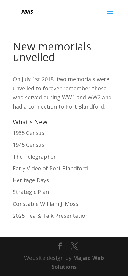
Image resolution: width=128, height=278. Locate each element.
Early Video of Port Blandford (50, 168)
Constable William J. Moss (45, 203)
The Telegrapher (34, 156)
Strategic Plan (31, 191)
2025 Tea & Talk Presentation (50, 215)
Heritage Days (31, 180)
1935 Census (28, 132)
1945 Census (28, 144)
